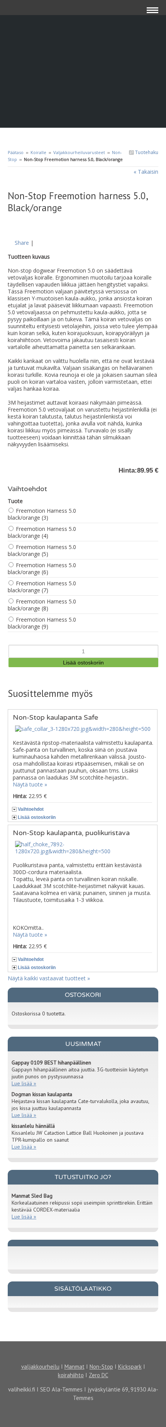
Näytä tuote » (30, 784)
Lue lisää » (24, 1083)
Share (22, 242)
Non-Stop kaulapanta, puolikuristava (71, 833)
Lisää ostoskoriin (37, 817)
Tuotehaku (146, 152)
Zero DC (98, 1375)
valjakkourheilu (40, 1366)
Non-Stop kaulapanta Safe (55, 717)
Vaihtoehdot (31, 809)
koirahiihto (71, 1375)
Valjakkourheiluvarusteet (79, 152)
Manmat (74, 1366)
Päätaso (16, 152)
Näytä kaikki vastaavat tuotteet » (49, 978)
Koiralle (38, 152)
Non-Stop (101, 1366)
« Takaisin (146, 171)
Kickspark (130, 1366)
